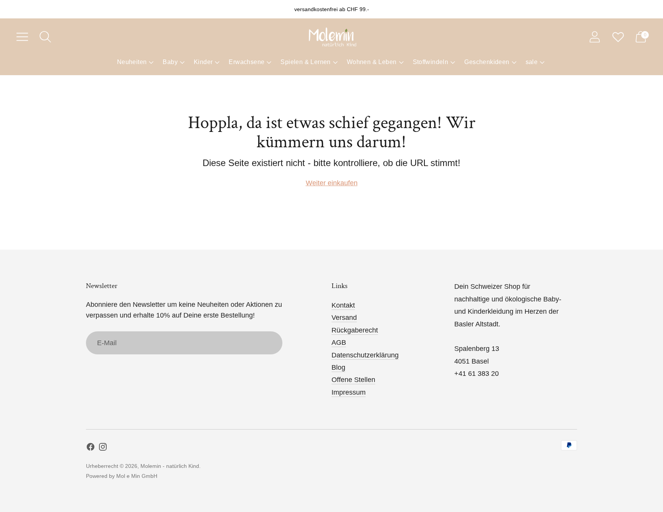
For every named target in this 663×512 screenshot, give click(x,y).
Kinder (203, 62)
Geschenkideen (486, 62)
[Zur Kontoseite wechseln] (594, 37)
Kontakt (343, 305)
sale (532, 62)
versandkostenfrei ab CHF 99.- (331, 9)
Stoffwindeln (431, 62)
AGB (339, 342)
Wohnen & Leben (372, 62)
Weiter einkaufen (332, 183)
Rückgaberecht (355, 330)
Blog (338, 367)
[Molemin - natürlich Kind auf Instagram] (102, 448)
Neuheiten (132, 62)
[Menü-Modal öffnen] (22, 37)
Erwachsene (246, 62)
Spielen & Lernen (305, 62)
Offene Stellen (353, 380)
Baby (170, 62)
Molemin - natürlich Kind (169, 466)
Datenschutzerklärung (365, 355)
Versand (344, 317)
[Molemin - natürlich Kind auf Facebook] (90, 448)
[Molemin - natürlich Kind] (331, 37)
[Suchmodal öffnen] (45, 37)
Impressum (349, 392)
